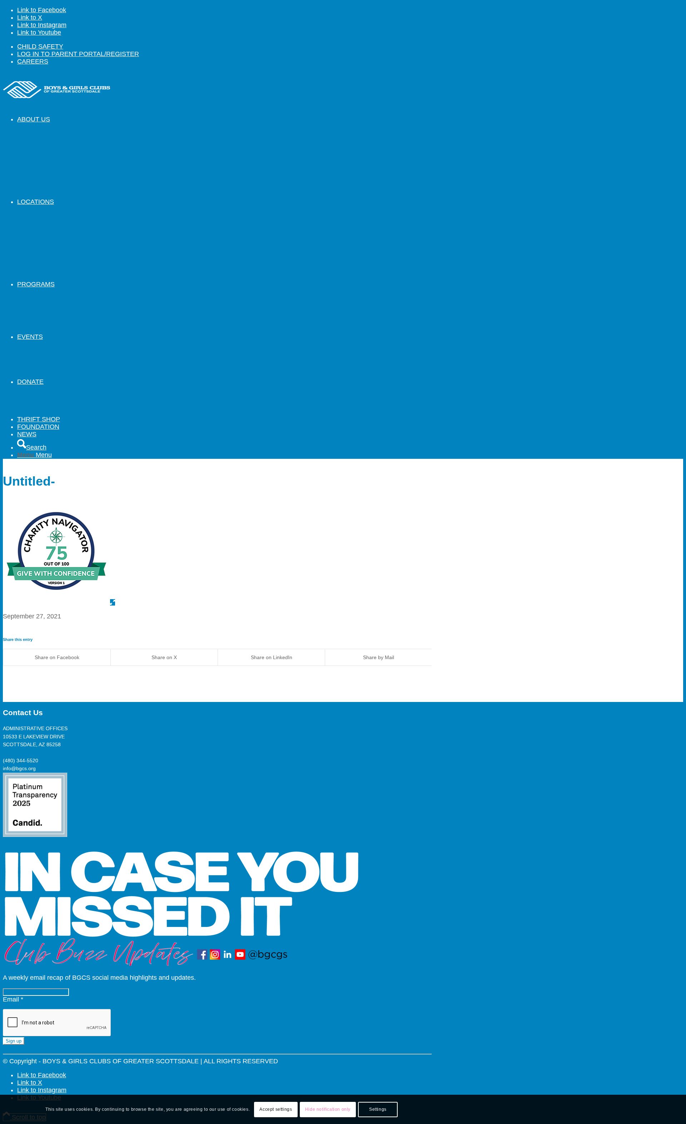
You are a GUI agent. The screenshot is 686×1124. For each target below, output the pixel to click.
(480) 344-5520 (20, 760)
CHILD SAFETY (40, 46)
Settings (378, 1109)
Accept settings (275, 1109)
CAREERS (32, 61)
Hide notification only (328, 1109)
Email (13, 999)
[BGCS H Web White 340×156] (56, 105)
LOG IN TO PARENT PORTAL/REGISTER (78, 53)
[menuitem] (224, 46)
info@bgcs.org (19, 768)
